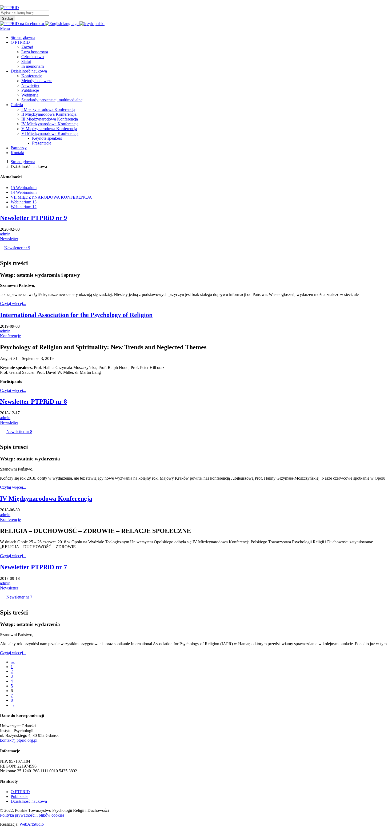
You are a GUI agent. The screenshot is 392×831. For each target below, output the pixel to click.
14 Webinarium (24, 192)
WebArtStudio (31, 824)
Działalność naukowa (29, 801)
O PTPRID (20, 791)
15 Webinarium (24, 187)
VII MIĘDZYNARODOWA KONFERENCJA (51, 197)
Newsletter (9, 238)
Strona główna (23, 161)
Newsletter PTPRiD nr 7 (33, 567)
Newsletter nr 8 (19, 431)
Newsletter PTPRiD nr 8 (33, 401)
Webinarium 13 (24, 202)
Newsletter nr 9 (17, 248)
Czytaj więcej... (13, 303)
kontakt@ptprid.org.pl (18, 740)
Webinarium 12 (24, 206)
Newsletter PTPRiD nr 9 (33, 217)
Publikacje (19, 796)
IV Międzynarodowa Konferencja (46, 498)
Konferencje (10, 336)
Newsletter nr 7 (19, 597)
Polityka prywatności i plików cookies (32, 815)
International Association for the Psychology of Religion (76, 314)
